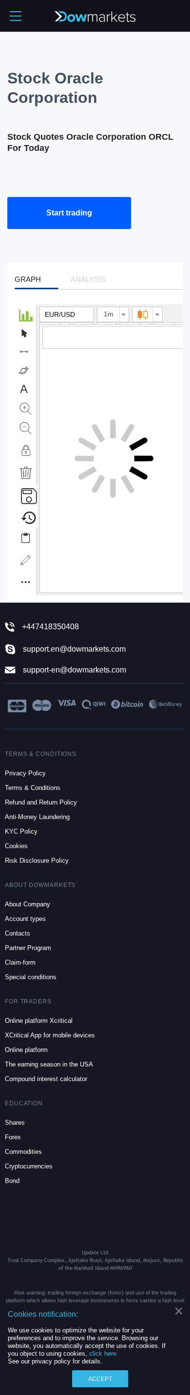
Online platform (26, 1049)
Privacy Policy (25, 773)
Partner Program (28, 948)
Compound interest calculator (46, 1079)
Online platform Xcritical (39, 1020)
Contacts (17, 933)
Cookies (16, 846)
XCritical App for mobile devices (50, 1035)
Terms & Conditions (32, 787)
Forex (13, 1137)
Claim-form (20, 962)
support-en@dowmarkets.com (74, 670)
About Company (27, 904)
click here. (103, 1353)
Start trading (69, 213)
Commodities (23, 1151)
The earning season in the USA (49, 1064)
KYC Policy (21, 831)
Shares (15, 1122)
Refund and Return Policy (41, 802)
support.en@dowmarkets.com (74, 649)
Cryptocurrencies (29, 1166)
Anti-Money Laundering (37, 817)
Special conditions (31, 977)
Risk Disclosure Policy (37, 860)
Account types (25, 918)
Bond (12, 1180)
